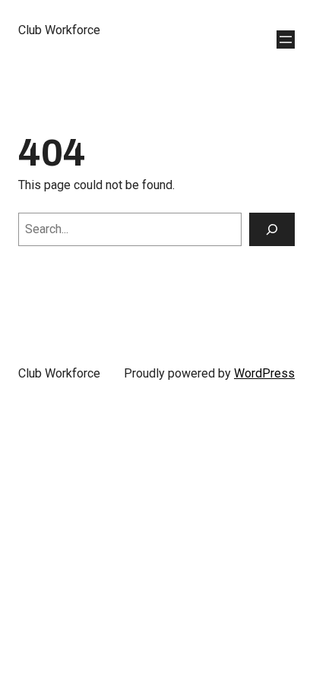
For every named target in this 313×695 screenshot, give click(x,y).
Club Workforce (59, 30)
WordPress (264, 373)
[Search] (272, 229)
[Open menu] (286, 39)
